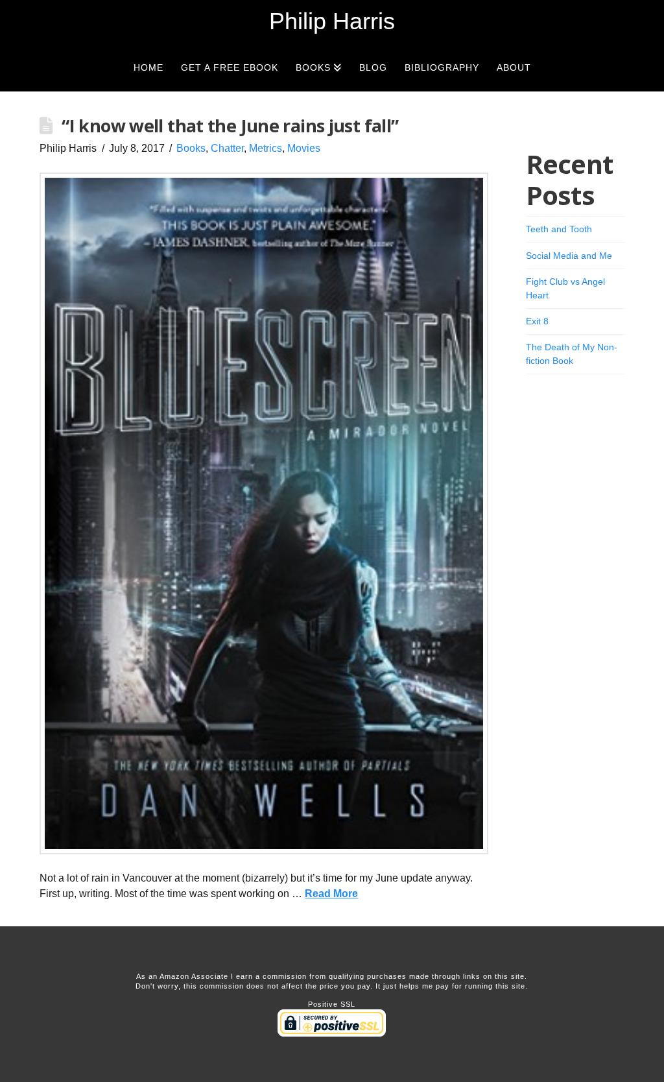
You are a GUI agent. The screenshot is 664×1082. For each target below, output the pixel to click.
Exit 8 (537, 321)
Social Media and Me (569, 255)
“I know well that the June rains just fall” (230, 126)
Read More (331, 893)
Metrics (265, 148)
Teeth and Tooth (559, 229)
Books (191, 148)
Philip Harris (332, 21)
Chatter (227, 148)
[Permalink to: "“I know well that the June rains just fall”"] (264, 513)
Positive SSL (331, 1004)
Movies (303, 148)
